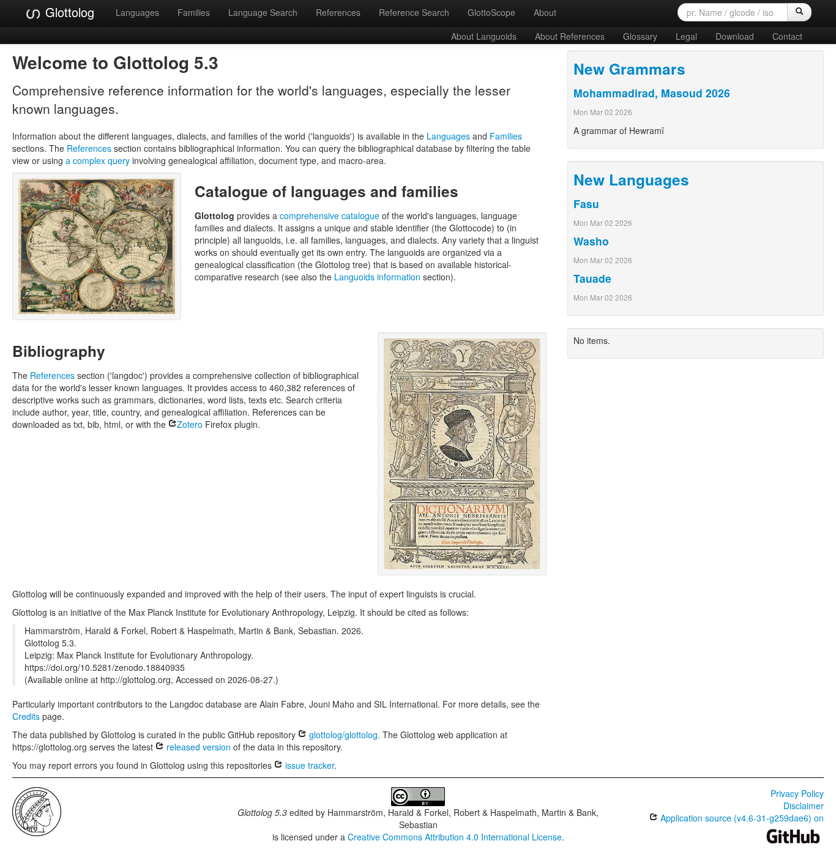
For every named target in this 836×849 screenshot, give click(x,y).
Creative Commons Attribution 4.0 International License (455, 837)
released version (197, 747)
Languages (137, 12)
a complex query (97, 160)
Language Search (262, 12)
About (545, 12)
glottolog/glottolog (342, 734)
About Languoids (484, 36)
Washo (591, 241)
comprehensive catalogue (329, 215)
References (338, 12)
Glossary (640, 36)
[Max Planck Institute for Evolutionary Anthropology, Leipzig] (36, 810)
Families (193, 12)
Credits (26, 716)
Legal (686, 36)
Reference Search (414, 12)
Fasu (586, 203)
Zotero (190, 424)
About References (570, 36)
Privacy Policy (797, 793)
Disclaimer (803, 805)
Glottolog (68, 12)
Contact (787, 36)
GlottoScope (491, 12)
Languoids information (377, 277)
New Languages (631, 179)
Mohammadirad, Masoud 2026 (651, 92)
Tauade (592, 278)
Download (734, 36)
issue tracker (308, 765)
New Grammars (629, 69)
